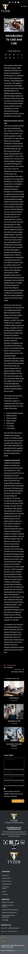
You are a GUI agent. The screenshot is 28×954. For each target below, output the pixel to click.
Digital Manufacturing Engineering (8, 916)
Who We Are (5, 875)
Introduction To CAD (14, 721)
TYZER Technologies (21, 950)
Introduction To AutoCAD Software (14, 744)
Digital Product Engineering (10, 909)
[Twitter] (17, 842)
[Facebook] (5, 842)
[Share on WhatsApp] (22, 57)
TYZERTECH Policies (5, 887)
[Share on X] (21, 54)
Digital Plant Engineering (9, 912)
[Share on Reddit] (10, 57)
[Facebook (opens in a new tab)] (10, 2)
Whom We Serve (7, 881)
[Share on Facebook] (5, 54)
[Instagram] (11, 842)
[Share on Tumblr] (14, 57)
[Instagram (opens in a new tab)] (13, 2)
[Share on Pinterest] (9, 54)
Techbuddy (5, 920)
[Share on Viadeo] (18, 57)
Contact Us (5, 894)
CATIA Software (14, 698)
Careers (4, 891)
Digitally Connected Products (7, 905)
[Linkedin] (23, 842)
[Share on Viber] (17, 54)
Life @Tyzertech (7, 884)
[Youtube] (14, 847)
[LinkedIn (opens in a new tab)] (16, 2)
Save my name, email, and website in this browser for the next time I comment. (13, 794)
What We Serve (6, 878)
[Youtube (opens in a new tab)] (18, 2)
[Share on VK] (5, 57)
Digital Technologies (8, 902)
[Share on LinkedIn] (13, 54)
